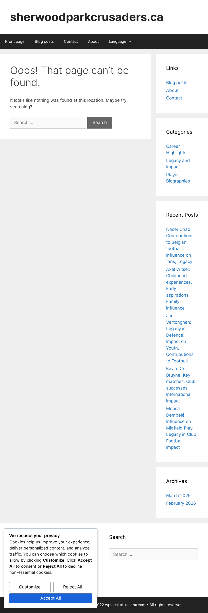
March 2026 (178, 495)
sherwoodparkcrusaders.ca (86, 17)
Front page (15, 41)
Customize (30, 586)
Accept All (50, 598)
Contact (71, 41)
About (93, 41)
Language (117, 41)
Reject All (72, 586)
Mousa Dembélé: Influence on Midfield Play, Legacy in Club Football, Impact (181, 428)
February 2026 (181, 503)
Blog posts (44, 41)
